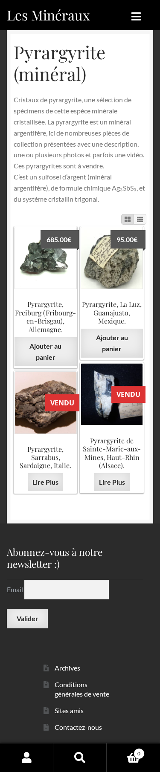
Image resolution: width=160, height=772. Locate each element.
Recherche (80, 757)
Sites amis (69, 710)
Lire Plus (112, 482)
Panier (123, 751)
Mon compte (26, 757)
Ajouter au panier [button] (45, 351)
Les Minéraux (48, 15)
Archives (67, 668)
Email (15, 589)
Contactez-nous (78, 727)
